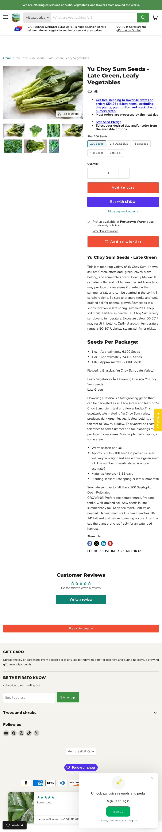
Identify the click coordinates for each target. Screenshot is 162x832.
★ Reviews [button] (158, 420)
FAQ (67, 805)
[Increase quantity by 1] (124, 173)
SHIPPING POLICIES (27, 800)
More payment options (123, 211)
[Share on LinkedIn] (103, 543)
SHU (57, 805)
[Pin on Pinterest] (110, 543)
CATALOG (53, 796)
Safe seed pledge (38, 805)
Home (7, 58)
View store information (105, 231)
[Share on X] (96, 543)
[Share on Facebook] (89, 543)
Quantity (93, 164)
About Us (15, 796)
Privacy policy (33, 796)
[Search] (143, 17)
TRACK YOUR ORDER (78, 796)
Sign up (68, 697)
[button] (14, 130)
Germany (79, 751)
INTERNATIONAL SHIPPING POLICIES (68, 800)
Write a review (81, 599)
